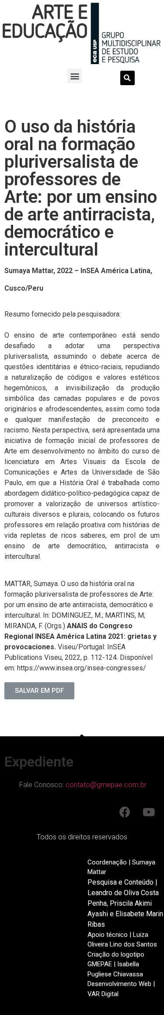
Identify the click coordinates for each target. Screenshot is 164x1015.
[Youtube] (149, 812)
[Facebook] (125, 812)
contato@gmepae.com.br (106, 785)
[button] (74, 75)
